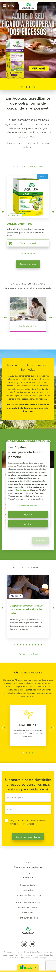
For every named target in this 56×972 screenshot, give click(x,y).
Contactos (28, 889)
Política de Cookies (27, 907)
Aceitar (28, 524)
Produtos (27, 862)
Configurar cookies (28, 917)
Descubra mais (28, 264)
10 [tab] (41, 645)
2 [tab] (25, 253)
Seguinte (40, 540)
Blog (28, 872)
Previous (22, 87)
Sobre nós (28, 877)
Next (34, 87)
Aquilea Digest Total (19, 223)
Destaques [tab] (18, 166)
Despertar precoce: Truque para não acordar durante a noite (27, 609)
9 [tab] (40, 340)
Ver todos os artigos (28, 653)
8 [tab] (37, 340)
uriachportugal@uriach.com (28, 895)
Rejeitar (28, 514)
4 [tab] (31, 253)
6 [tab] (31, 340)
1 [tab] (22, 253)
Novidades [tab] (37, 166)
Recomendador (28, 884)
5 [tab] (34, 253)
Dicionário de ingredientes (28, 867)
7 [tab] (34, 340)
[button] (28, 967)
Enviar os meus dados (28, 836)
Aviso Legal (28, 912)
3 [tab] (28, 253)
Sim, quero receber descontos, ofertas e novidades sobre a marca (29, 822)
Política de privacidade (28, 902)
